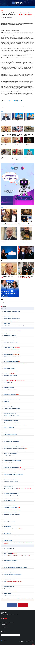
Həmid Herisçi (9, 502)
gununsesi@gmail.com (5, 625)
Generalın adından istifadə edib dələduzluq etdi (10, 560)
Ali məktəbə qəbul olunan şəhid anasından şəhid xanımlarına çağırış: (16, 158)
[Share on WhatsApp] (2, 100)
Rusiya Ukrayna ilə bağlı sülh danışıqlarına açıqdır (12, 330)
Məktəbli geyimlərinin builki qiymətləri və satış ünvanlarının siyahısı (13, 474)
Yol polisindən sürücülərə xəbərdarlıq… (10, 389)
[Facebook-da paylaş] (6, 100)
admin (5, 17)
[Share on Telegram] (18, 100)
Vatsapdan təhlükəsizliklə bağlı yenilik (9, 586)
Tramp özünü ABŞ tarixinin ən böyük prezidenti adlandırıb (12, 318)
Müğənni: (14, 380)
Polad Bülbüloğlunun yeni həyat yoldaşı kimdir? (8, 277)
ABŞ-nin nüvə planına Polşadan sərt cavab (10, 335)
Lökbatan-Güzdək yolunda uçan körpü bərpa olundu (12, 467)
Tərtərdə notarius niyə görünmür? (8, 462)
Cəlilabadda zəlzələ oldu (7, 593)
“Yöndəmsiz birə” (9, 373)
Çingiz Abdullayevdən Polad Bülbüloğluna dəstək (12, 361)
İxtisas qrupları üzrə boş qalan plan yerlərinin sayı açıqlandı (12, 460)
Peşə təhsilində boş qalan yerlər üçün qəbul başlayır (11, 493)
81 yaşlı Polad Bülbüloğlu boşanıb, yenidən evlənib (7, 241)
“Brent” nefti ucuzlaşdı (7, 323)
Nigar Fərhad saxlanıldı (7, 533)
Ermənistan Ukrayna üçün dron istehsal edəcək (10, 434)
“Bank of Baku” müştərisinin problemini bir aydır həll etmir (13, 446)
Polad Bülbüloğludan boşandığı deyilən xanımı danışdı (9, 224)
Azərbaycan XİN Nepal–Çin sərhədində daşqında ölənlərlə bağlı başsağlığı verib (15, 567)
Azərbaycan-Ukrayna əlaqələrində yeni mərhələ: (25, 277)
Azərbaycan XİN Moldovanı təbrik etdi (9, 500)
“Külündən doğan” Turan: (28, 157)
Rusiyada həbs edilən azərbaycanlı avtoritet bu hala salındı (25, 242)
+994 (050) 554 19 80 (4, 624)
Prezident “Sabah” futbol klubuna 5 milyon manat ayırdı (12, 415)
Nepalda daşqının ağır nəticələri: (11, 354)
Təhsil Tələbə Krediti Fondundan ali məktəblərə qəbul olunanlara (14, 469)
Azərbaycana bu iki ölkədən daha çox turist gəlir (11, 481)
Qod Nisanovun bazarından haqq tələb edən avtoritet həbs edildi (26, 224)
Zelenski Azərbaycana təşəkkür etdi (9, 548)
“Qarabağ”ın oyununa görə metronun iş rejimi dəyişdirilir (12, 408)
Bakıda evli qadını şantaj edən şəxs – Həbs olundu (11, 420)
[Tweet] (15, 100)
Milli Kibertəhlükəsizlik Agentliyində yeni (11, 394)
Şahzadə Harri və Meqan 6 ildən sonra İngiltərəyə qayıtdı (12, 535)
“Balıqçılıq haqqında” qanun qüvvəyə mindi (10, 413)
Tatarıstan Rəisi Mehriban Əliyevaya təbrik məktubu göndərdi (12, 574)
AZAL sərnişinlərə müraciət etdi (8, 486)
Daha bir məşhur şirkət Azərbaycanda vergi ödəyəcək (11, 403)
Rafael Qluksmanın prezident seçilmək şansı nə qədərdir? (13, 429)
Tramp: (11, 349)
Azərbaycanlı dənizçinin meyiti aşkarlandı (10, 340)
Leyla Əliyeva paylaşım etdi (9, 569)
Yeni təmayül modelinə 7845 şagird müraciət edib (11, 479)
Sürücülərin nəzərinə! (7, 588)
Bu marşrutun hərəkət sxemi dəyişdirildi (9, 562)
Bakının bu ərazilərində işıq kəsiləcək (9, 521)
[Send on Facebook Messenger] (11, 100)
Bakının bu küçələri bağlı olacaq (8, 382)
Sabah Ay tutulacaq (6, 401)
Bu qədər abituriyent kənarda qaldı (9, 427)
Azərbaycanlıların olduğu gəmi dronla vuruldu (10, 375)
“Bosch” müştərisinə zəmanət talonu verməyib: (17, 488)
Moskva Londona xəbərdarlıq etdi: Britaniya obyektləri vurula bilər (13, 439)
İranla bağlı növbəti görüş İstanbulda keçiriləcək (11, 342)
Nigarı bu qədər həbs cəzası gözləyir (9, 396)
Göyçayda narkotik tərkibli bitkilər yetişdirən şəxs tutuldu (12, 311)
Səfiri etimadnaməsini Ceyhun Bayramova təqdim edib (11, 441)
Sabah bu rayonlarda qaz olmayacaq (9, 387)
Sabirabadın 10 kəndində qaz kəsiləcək (9, 406)
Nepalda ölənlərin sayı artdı (10, 553)
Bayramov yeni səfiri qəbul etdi (9, 366)
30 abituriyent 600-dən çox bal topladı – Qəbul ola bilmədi (12, 422)
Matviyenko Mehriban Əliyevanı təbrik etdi (10, 436)
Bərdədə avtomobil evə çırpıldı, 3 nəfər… (9, 368)
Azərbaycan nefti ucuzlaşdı (8, 519)
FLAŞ (2, 10)
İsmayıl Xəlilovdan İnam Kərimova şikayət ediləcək (25, 260)
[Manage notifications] (33, 644)
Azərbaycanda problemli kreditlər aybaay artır (10, 512)
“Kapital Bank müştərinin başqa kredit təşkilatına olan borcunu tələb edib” (16, 448)
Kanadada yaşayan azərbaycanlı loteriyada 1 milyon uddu (8, 260)
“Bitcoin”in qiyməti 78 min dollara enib (9, 579)
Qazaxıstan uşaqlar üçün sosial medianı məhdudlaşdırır (12, 495)
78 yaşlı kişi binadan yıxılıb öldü (8, 316)
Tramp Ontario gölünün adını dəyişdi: (12, 347)
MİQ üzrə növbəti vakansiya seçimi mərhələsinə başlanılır (12, 595)
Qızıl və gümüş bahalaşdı (7, 526)
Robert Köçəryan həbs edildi (8, 540)
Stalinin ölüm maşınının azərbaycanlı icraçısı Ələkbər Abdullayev (15, 363)
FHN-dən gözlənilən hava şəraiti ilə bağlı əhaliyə (13, 528)
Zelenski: (17, 555)
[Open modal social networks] (21, 100)
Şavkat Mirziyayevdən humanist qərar (9, 455)
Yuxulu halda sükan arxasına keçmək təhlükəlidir (12, 507)
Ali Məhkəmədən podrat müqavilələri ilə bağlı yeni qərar (12, 514)
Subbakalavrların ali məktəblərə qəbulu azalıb (10, 453)
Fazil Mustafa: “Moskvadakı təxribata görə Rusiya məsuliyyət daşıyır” (5, 123)
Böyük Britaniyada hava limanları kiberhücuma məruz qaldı (12, 356)
